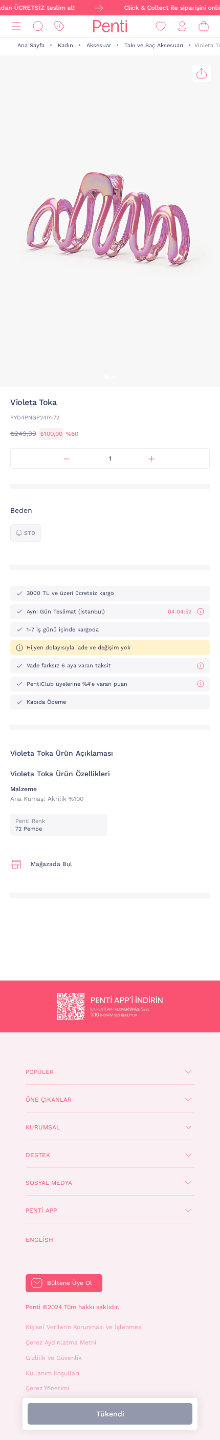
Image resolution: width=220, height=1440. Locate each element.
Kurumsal (43, 1127)
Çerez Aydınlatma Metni (61, 1342)
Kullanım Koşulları (52, 1373)
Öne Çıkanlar (49, 1099)
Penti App (41, 1210)
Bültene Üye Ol (69, 1283)
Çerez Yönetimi (47, 1388)
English (39, 1239)
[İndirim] (59, 26)
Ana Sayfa (31, 45)
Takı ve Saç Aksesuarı (153, 45)
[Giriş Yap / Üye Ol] (182, 26)
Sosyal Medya (49, 1182)
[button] (106, 377)
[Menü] (16, 26)
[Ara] (38, 26)
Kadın (65, 45)
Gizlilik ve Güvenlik (54, 1357)
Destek (38, 1155)
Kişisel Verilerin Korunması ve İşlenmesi (84, 1327)
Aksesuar (98, 45)
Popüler (40, 1072)
